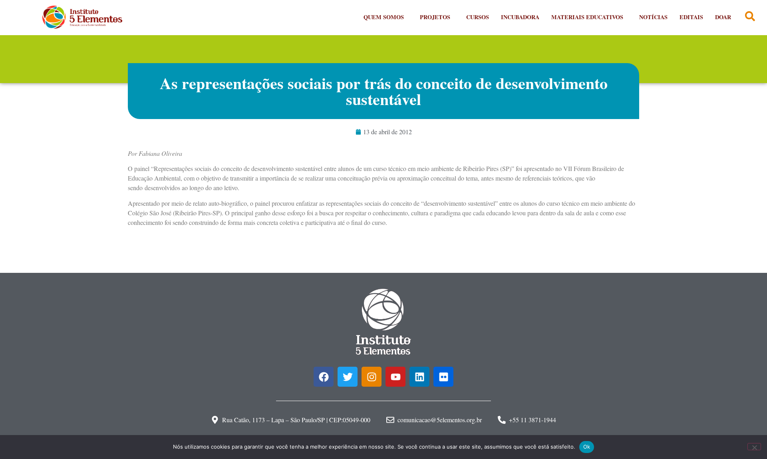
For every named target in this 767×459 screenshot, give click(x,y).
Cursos (477, 17)
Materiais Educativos (587, 17)
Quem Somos (384, 17)
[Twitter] (348, 377)
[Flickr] (443, 377)
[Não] (754, 446)
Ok (586, 446)
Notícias (653, 17)
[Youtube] (395, 377)
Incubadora (520, 17)
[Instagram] (372, 377)
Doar (723, 17)
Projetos (435, 17)
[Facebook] (324, 377)
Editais (691, 17)
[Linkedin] (419, 377)
